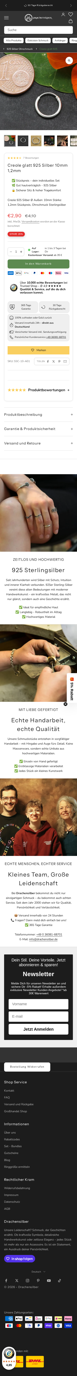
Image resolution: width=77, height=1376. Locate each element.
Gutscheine (11, 1153)
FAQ (7, 1097)
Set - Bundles (13, 1146)
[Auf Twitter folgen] (17, 1281)
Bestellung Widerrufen (27, 1067)
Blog (7, 1160)
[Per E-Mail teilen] (65, 361)
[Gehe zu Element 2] (23, 141)
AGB (7, 1209)
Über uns (10, 1133)
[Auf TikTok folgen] (59, 1281)
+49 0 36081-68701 (49, 934)
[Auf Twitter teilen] (53, 361)
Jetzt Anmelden (38, 1029)
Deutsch (36, 1271)
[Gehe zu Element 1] (10, 141)
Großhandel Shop (15, 1111)
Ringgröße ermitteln (17, 1167)
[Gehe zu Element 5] (62, 141)
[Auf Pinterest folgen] (38, 1281)
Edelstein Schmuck (38, 40)
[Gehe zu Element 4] (49, 141)
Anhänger (60, 40)
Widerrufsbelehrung (17, 1188)
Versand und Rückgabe (18, 1104)
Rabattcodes (12, 1139)
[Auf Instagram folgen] (27, 1281)
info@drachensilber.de (43, 939)
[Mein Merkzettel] (70, 14)
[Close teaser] (65, 704)
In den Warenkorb (38, 264)
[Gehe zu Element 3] (36, 141)
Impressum (11, 1195)
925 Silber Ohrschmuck (20, 49)
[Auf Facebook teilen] (47, 361)
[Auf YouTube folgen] (49, 1281)
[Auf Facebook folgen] (6, 1281)
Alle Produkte (13, 40)
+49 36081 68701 (56, 337)
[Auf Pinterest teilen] (59, 361)
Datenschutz (12, 1202)
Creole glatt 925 (48, 49)
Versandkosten (30, 221)
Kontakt (9, 1091)
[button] (72, 688)
